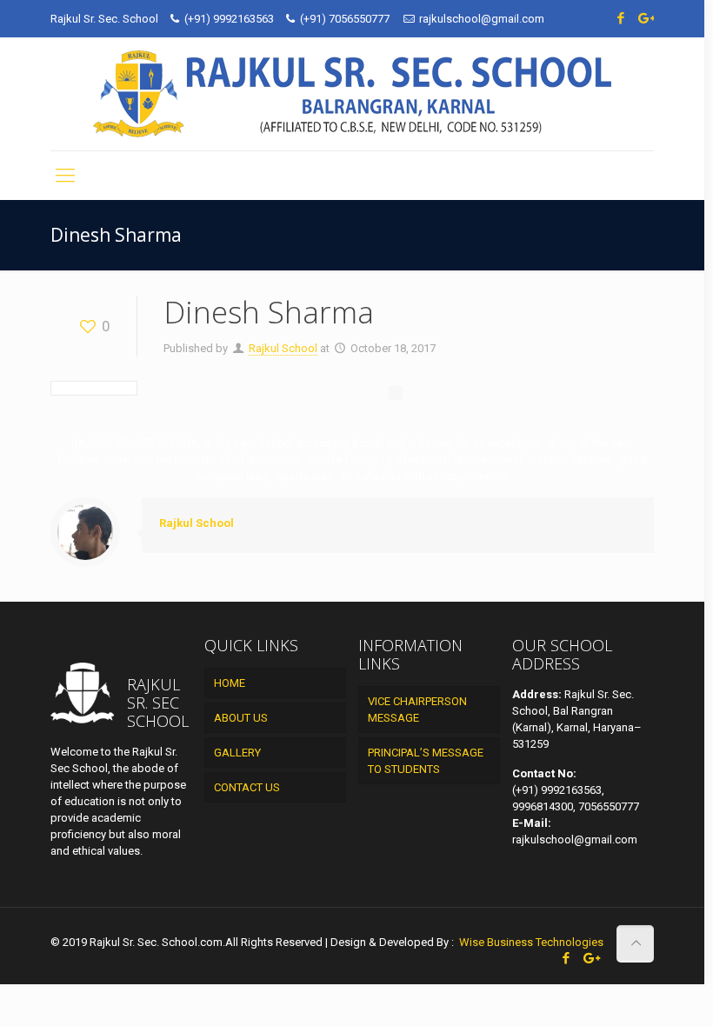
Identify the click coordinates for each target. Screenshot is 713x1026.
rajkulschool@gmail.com (481, 18)
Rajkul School (283, 348)
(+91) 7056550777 (346, 18)
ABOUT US (241, 717)
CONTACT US (247, 787)
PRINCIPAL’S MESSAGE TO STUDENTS (425, 761)
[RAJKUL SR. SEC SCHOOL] (352, 93)
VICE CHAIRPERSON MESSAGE (417, 709)
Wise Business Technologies (529, 942)
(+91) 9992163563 (229, 18)
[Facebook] (621, 18)
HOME (229, 683)
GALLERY (237, 752)
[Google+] (645, 18)
